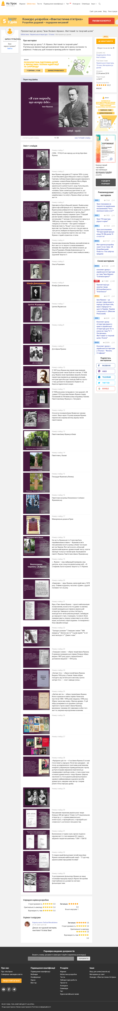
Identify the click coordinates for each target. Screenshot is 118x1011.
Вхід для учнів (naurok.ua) (100, 972)
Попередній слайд (31, 138)
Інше (93, 4)
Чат (68, 4)
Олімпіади (64, 988)
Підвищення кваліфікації (53, 4)
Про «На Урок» (7, 972)
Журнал (22, 4)
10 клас (99, 65)
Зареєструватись (11, 39)
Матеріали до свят (97, 974)
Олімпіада (86, 4)
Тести (39, 4)
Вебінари (34, 974)
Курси (33, 980)
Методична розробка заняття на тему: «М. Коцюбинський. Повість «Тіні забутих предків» (105, 249)
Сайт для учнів (96, 11)
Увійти (9, 48)
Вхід (105, 11)
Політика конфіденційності (41, 1007)
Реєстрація (112, 11)
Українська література (105, 63)
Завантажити (106, 41)
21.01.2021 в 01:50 (39, 925)
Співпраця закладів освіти (11, 974)
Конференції (36, 977)
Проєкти (63, 983)
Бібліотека (31, 4)
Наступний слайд (83, 138)
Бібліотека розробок (68, 974)
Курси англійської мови (69, 994)
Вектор (34, 983)
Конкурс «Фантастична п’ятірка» (103, 977)
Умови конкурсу (101, 21)
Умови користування (23, 1007)
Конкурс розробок (52, 19)
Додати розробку (105, 182)
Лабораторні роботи (68, 980)
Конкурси (76, 4)
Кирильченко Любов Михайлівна (44, 922)
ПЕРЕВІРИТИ (83, 958)
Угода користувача (8, 1007)
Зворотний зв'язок (11, 981)
